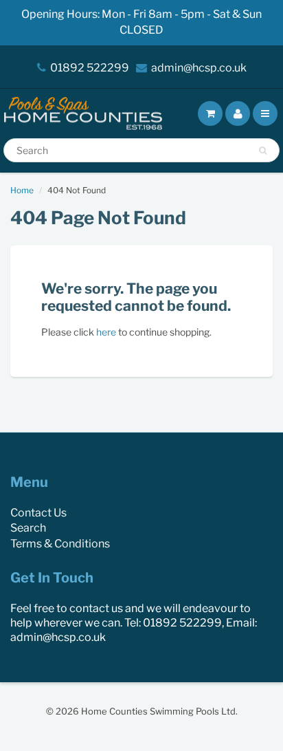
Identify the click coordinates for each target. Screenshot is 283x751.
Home (22, 190)
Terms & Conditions (60, 543)
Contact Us (38, 512)
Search (28, 527)
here (106, 332)
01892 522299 (89, 67)
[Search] (262, 151)
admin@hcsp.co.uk (199, 67)
